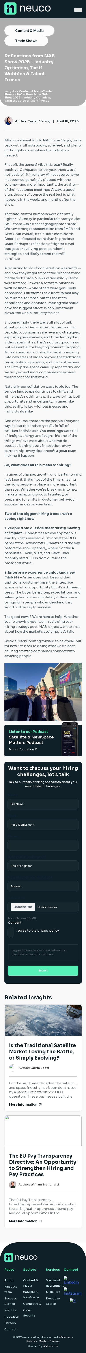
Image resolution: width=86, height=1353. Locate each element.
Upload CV (16, 898)
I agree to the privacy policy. (37, 931)
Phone (13, 836)
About (9, 1280)
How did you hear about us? (30, 877)
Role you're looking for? (27, 857)
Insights (10, 91)
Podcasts (11, 1316)
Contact (10, 1329)
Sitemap (65, 1337)
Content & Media (29, 30)
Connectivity (32, 1304)
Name (12, 795)
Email (12, 816)
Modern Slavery (49, 1341)
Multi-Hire (53, 1292)
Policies (31, 1341)
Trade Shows (26, 41)
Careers (10, 1323)
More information (22, 749)
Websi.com (50, 1346)
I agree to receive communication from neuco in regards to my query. (39, 952)
